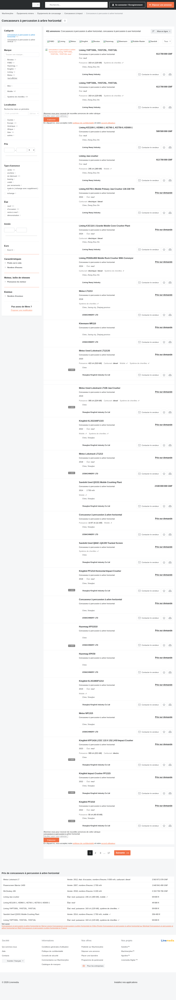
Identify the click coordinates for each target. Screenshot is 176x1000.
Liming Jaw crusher (88, 156)
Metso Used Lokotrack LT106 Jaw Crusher (99, 388)
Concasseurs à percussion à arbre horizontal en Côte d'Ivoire (77, 926)
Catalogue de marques (51, 964)
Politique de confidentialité (52, 951)
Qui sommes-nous (9, 947)
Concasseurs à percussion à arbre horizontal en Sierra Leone (27, 926)
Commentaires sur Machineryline (55, 960)
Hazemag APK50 (87, 654)
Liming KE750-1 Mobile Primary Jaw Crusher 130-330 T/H (106, 189)
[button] (164, 74)
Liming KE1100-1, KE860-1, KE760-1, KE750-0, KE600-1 (106, 127)
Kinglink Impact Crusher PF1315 (95, 773)
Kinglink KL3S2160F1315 (91, 421)
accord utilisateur (108, 123)
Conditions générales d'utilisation (55, 947)
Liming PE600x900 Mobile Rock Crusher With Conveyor (106, 258)
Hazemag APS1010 (88, 627)
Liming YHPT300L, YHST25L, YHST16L (98, 50)
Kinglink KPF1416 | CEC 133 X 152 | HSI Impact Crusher (106, 740)
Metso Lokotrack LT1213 (91, 454)
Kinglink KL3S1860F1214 (91, 681)
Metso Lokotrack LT (11, 879)
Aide (4, 951)
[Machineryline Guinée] (15, 5)
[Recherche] (47, 4)
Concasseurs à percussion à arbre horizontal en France (44, 928)
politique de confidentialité (83, 123)
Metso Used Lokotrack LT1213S (94, 351)
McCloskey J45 (9, 891)
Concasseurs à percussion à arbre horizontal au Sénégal (126, 926)
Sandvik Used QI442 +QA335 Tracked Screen (101, 543)
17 (109, 853)
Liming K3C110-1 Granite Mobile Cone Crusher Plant (104, 226)
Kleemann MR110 (87, 323)
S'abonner (51, 120)
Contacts (5, 956)
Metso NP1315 (86, 713)
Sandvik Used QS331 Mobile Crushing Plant (100, 482)
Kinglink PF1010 (87, 802)
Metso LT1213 (86, 291)
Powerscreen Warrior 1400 (14, 885)
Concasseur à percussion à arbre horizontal (100, 515)
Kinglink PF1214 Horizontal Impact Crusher (100, 571)
